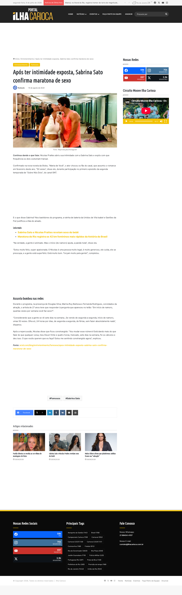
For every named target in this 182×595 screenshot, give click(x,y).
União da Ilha (95, 569)
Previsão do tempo (97, 564)
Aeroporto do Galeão (78, 533)
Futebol (89, 546)
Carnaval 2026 (94, 542)
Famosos (35, 65)
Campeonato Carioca (78, 537)
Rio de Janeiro (76, 569)
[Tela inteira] (165, 121)
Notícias (80, 14)
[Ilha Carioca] (33, 14)
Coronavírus (74, 546)
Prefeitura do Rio (76, 564)
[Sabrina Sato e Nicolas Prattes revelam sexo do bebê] (65, 442)
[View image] (65, 120)
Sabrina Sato (73, 398)
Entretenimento (27, 59)
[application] (146, 111)
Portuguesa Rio (75, 560)
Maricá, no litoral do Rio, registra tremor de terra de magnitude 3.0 (93, 3)
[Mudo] (161, 121)
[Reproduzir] (126, 121)
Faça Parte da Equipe (111, 14)
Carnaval (97, 537)
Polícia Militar (96, 555)
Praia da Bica (94, 560)
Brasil (95, 533)
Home (70, 14)
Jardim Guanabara (77, 555)
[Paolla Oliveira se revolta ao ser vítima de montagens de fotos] (29, 442)
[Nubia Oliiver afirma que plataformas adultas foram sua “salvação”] (101, 442)
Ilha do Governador (77, 551)
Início (17, 59)
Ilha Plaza (97, 551)
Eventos (93, 14)
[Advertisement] (91, 34)
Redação (21, 88)
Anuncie (128, 14)
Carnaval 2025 (75, 542)
